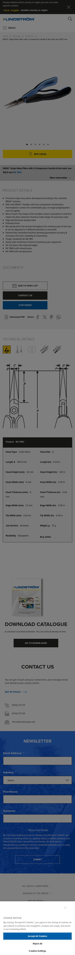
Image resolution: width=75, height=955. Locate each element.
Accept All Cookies (37, 936)
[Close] (65, 908)
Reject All (37, 943)
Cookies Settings (37, 951)
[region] (37, 928)
